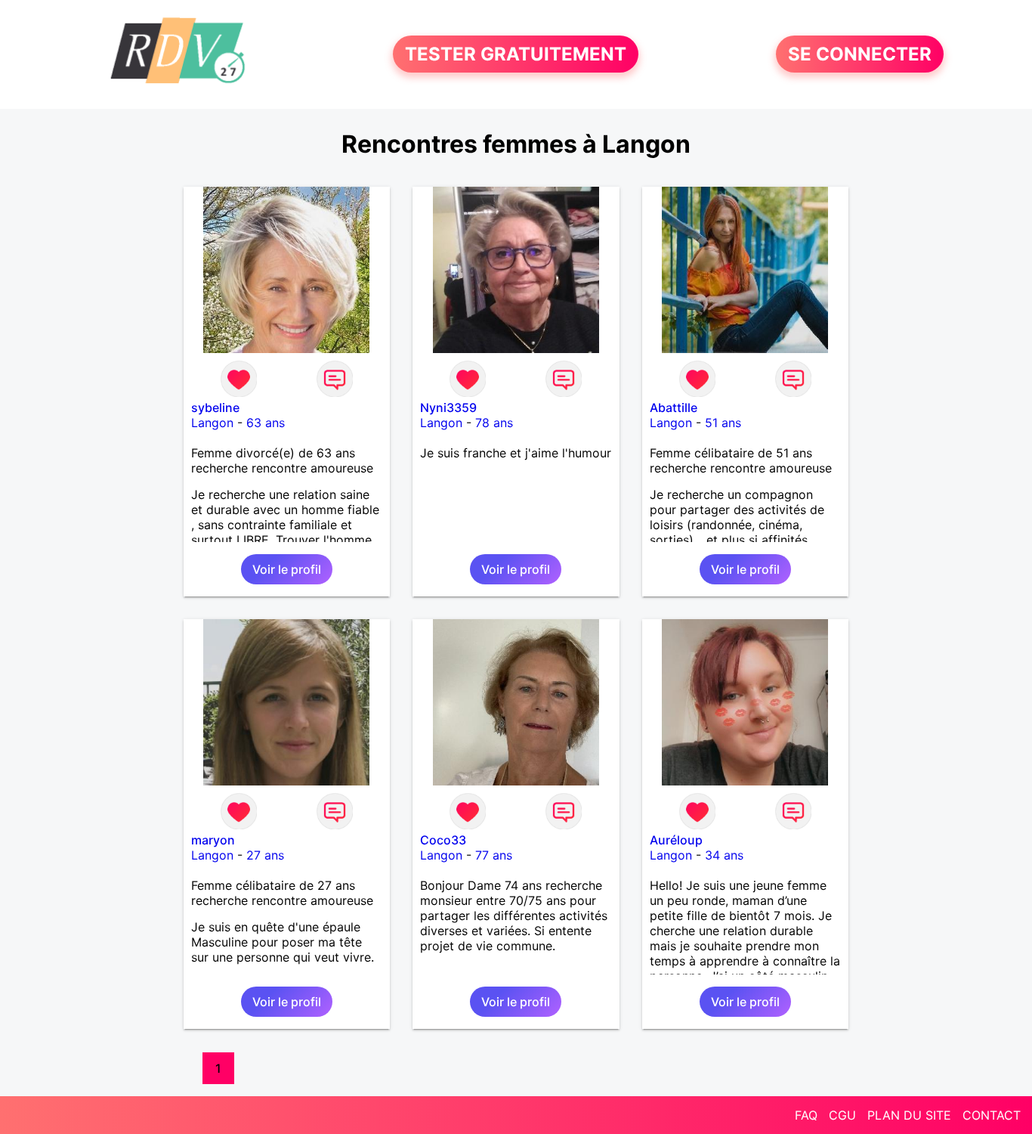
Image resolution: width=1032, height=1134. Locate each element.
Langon (212, 422)
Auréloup (676, 839)
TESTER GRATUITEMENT (515, 54)
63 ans (265, 422)
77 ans (493, 855)
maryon (213, 839)
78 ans (494, 422)
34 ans (724, 855)
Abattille (673, 407)
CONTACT (991, 1115)
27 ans (265, 855)
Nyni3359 (448, 407)
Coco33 (443, 839)
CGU (842, 1115)
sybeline (215, 407)
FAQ (806, 1115)
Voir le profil (286, 569)
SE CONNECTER (860, 54)
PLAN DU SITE (909, 1115)
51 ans (723, 422)
